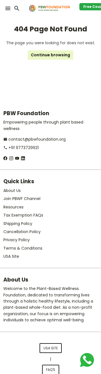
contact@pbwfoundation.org (34, 139)
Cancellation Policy (22, 231)
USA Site (11, 256)
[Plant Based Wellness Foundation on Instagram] (11, 158)
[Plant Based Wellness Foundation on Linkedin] (23, 158)
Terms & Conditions (22, 248)
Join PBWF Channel (21, 198)
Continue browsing (50, 55)
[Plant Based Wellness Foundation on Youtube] (17, 158)
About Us (12, 190)
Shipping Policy (17, 223)
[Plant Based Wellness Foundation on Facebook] (5, 158)
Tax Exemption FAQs (23, 215)
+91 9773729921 (21, 147)
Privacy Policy (16, 240)
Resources (13, 207)
